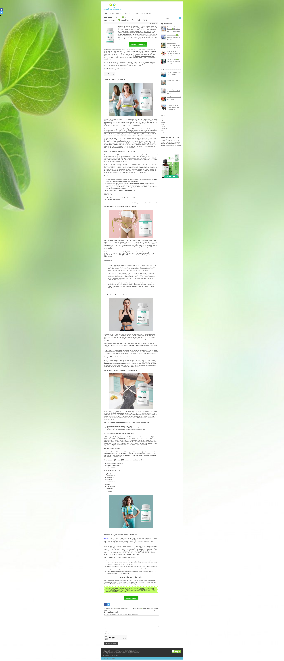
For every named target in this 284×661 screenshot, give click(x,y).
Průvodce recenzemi (146, 13)
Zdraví (111, 13)
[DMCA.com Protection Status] (176, 652)
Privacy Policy (128, 650)
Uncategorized (164, 128)
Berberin (106, 538)
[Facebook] (105, 604)
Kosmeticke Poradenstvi (110, 658)
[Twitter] (108, 604)
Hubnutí (118, 13)
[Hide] (0, 15)
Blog (137, 13)
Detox (124, 13)
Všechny (163, 130)
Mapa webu (136, 650)
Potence (131, 13)
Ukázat (111, 74)
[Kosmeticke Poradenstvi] (112, 10)
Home (105, 17)
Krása (105, 13)
